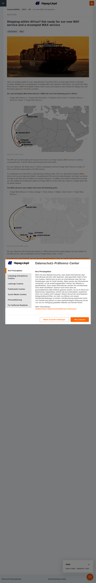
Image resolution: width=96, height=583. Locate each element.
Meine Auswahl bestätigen (54, 320)
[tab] (18, 270)
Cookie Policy (40, 309)
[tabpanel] (62, 290)
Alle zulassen (79, 320)
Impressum (71, 309)
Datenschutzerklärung (57, 309)
